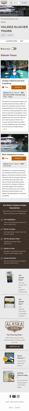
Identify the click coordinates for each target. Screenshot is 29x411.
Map (21, 41)
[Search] (11, 3)
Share (10, 35)
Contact (17, 407)
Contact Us (14, 346)
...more (4, 129)
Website (18, 87)
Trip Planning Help (14, 335)
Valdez (3, 22)
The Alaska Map (21, 278)
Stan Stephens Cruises (13, 155)
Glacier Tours (11, 41)
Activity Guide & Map (22, 374)
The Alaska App (21, 302)
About (11, 407)
